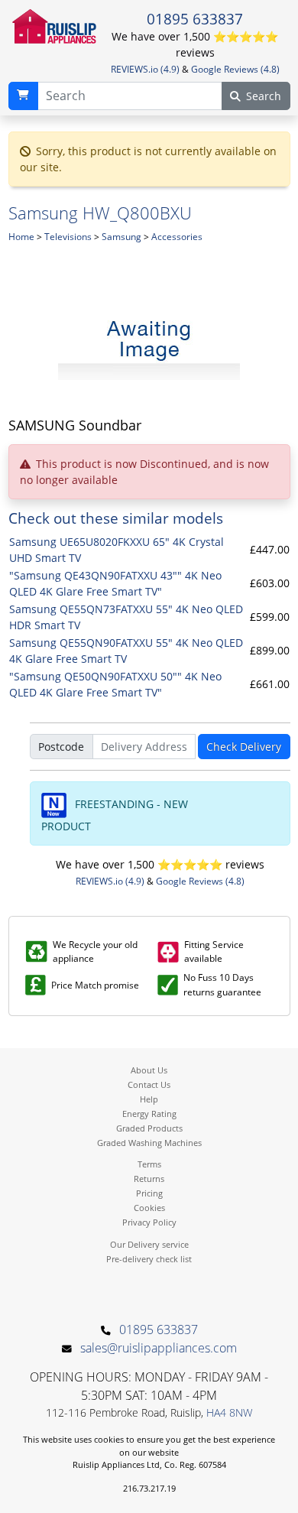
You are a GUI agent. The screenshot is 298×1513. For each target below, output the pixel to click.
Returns (149, 1178)
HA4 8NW (229, 1412)
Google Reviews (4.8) (235, 69)
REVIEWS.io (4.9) (145, 69)
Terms (149, 1164)
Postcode (61, 746)
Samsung (121, 236)
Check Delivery (243, 746)
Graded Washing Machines (149, 1142)
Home (21, 236)
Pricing (149, 1193)
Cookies (149, 1207)
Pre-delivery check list (149, 1259)
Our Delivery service (149, 1244)
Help (149, 1099)
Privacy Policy (149, 1222)
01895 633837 (195, 19)
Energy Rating (149, 1113)
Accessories (176, 236)
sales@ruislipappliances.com (158, 1347)
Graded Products (149, 1128)
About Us (149, 1070)
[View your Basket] (23, 96)
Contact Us (149, 1084)
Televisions (68, 236)
